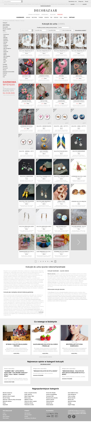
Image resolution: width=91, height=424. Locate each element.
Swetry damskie (49, 404)
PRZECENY (60, 14)
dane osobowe (76, 413)
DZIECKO (56, 17)
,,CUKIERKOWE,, (61, 101)
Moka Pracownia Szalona (44, 77)
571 (52, 261)
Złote (4, 59)
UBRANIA (28, 17)
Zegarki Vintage (71, 404)
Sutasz (5, 50)
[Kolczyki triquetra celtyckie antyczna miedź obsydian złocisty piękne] (61, 41)
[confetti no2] (61, 192)
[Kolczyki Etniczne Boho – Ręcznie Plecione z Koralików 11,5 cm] (61, 142)
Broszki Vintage (6, 397)
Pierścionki (5, 68)
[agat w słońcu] (44, 142)
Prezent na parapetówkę (51, 394)
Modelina (5, 39)
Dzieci (45, 342)
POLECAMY (53, 14)
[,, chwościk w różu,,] (44, 67)
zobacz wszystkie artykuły (45, 356)
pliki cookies (83, 413)
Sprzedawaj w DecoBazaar (30, 418)
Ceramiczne (6, 34)
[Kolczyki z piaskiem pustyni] (44, 167)
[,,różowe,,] (61, 67)
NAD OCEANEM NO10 (61, 226)
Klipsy (4, 30)
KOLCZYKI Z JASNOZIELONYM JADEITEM (64, 176)
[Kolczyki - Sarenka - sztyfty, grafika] (26, 142)
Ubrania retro (71, 399)
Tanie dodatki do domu (73, 392)
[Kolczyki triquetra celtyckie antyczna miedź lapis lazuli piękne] (79, 41)
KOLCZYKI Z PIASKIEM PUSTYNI (44, 176)
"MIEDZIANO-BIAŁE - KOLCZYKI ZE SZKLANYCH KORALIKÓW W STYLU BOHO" (73, 372)
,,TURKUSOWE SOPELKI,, (79, 101)
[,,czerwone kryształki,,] (26, 117)
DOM (61, 17)
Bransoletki (5, 27)
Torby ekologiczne (72, 394)
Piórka (4, 43)
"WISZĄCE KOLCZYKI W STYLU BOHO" (45, 371)
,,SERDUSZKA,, (78, 75)
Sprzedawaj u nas (73, 1)
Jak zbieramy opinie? (45, 364)
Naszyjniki (5, 66)
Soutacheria (26, 252)
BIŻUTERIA (34, 17)
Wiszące (5, 57)
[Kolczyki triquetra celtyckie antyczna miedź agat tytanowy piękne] (44, 41)
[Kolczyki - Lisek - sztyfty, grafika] (61, 117)
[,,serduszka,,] (79, 67)
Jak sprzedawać (28, 414)
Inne (4, 62)
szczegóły (72, 4)
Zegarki (4, 74)
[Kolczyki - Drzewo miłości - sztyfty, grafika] (44, 117)
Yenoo (44, 127)
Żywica (5, 60)
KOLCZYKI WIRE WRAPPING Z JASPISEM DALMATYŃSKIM (50, 201)
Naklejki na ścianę (28, 399)
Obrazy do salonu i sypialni (31, 401)
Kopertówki (5, 404)
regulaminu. (83, 411)
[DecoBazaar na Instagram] (69, 416)
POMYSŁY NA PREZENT (34, 14)
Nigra (79, 202)
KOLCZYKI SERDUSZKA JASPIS (44, 226)
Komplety (5, 64)
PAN (51, 17)
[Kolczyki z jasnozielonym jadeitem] (61, 167)
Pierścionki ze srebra (29, 404)
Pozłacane (5, 45)
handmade (41, 312)
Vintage (69, 403)
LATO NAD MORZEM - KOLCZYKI (79, 226)
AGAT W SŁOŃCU (44, 151)
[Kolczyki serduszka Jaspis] (44, 217)
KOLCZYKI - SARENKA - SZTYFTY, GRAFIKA (29, 151)
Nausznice (5, 40)
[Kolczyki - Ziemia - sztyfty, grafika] (79, 117)
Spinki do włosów (50, 399)
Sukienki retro (49, 403)
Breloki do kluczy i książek (9, 396)
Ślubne (5, 54)
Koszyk (86, 1)
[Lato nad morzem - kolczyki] (79, 217)
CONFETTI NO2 (61, 201)
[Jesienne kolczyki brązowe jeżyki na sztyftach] (79, 192)
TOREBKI (41, 17)
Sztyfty (4, 53)
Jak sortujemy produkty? (80, 30)
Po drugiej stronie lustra (78, 227)
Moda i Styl (16, 342)
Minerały (5, 37)
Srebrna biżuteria (50, 401)
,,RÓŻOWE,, (61, 75)
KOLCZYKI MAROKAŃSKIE (79, 151)
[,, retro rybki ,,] (44, 92)
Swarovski (5, 51)
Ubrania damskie (71, 397)
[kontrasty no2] (26, 67)
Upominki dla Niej (72, 401)
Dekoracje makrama (7, 401)
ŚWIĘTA (65, 17)
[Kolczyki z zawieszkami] (26, 167)
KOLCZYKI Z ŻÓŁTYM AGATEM (26, 201)
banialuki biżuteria (26, 52)
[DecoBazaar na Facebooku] (73, 416)
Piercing (5, 42)
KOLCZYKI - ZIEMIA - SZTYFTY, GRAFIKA (81, 126)
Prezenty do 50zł (50, 396)
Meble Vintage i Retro (29, 396)
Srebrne (5, 46)
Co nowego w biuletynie (45, 322)
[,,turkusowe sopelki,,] (79, 92)
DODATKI (46, 17)
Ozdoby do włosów (29, 403)
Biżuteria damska (51, 273)
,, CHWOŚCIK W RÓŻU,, (43, 75)
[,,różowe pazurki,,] (26, 92)
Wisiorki (4, 69)
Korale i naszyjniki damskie (31, 392)
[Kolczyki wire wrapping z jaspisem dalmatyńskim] (44, 192)
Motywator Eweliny (26, 77)
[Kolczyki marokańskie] (79, 142)
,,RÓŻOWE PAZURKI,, (26, 101)
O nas (4, 413)
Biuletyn (4, 414)
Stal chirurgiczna (7, 48)
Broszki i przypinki (7, 28)
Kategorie (5, 22)
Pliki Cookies (6, 418)
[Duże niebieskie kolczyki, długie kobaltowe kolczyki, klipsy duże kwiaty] (44, 242)
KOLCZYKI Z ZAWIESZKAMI (26, 176)
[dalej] (79, 242)
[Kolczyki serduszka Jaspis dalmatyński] (26, 217)
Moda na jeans (28, 397)
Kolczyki (4, 32)
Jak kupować (27, 413)
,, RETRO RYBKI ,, (44, 101)
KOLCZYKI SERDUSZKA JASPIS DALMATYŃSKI (30, 226)
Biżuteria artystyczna (7, 392)
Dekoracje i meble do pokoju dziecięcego (12, 399)
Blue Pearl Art (44, 177)
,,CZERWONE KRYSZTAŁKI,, (26, 126)
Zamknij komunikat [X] (45, 5)
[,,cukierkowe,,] (61, 92)
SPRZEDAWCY (44, 14)
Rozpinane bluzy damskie (52, 397)
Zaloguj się (80, 1)
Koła (4, 36)
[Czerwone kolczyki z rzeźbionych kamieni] (79, 167)
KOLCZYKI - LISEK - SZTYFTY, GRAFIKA (63, 126)
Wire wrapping (6, 56)
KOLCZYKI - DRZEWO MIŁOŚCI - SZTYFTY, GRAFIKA (49, 126)
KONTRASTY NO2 (26, 75)
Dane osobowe (6, 416)
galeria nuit (26, 227)
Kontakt (26, 416)
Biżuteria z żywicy (7, 394)
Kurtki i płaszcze (28, 394)
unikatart (61, 152)
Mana (78, 152)
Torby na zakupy (71, 396)
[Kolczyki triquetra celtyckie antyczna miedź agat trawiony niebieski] (26, 41)
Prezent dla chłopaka (50, 392)
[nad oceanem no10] (61, 217)
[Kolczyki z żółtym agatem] (26, 192)
